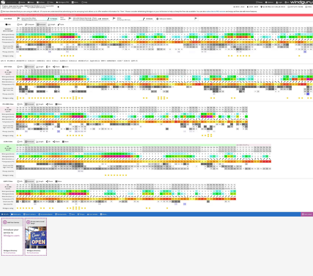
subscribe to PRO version (215, 11)
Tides (309, 7)
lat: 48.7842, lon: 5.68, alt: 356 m (273, 7)
